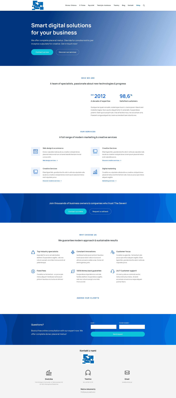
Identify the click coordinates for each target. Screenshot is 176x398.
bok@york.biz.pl (127, 382)
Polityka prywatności (88, 392)
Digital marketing (109, 168)
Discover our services (67, 52)
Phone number (124, 323)
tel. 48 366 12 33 (88, 382)
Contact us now (42, 52)
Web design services (49, 160)
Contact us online (75, 211)
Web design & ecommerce (53, 148)
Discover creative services (110, 160)
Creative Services (109, 148)
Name (93, 323)
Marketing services (108, 181)
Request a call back (100, 211)
